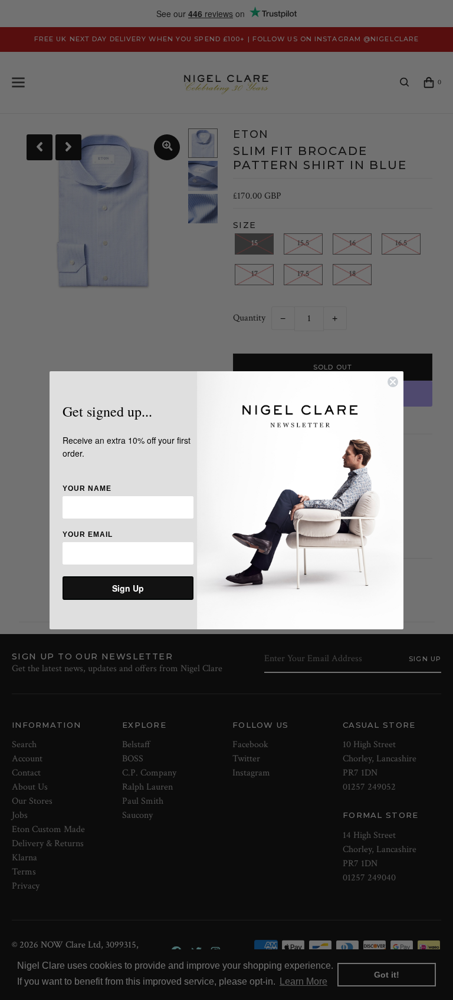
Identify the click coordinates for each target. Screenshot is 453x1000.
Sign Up (128, 588)
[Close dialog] (393, 382)
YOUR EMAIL (88, 534)
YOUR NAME (87, 488)
